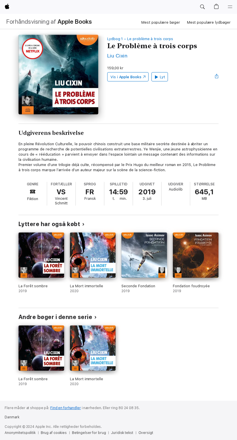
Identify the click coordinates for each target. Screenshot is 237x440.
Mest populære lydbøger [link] (209, 22)
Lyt (162, 77)
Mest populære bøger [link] (160, 22)
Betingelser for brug (89, 433)
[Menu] (230, 7)
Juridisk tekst (122, 433)
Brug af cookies (54, 433)
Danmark (12, 417)
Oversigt (145, 433)
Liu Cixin (117, 56)
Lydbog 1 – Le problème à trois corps (140, 39)
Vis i (125, 77)
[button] (202, 7)
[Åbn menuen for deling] (217, 77)
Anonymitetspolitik (20, 433)
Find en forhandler (65, 408)
